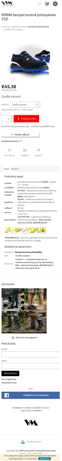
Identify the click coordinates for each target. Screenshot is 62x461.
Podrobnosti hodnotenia (38, 26)
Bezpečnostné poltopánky (28, 252)
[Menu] (55, 4)
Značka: (13, 29)
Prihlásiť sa (10, 373)
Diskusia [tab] (15, 168)
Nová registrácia (9, 379)
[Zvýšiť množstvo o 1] (12, 117)
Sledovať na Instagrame (26, 337)
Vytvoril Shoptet (34, 441)
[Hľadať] (39, 4)
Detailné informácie (10, 141)
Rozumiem (44, 459)
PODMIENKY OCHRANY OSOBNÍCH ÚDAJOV (30, 407)
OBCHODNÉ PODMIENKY (31, 410)
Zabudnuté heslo (9, 382)
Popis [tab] (6, 168)
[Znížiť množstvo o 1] (12, 120)
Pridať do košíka (28, 118)
